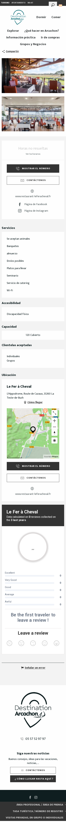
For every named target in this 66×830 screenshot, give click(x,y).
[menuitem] (18, 17)
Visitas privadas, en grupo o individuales (34, 817)
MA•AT (30, 2)
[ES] (60, 5)
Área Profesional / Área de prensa (39, 805)
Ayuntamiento (19, 2)
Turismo (5, 2)
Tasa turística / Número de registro (38, 811)
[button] (53, 4)
